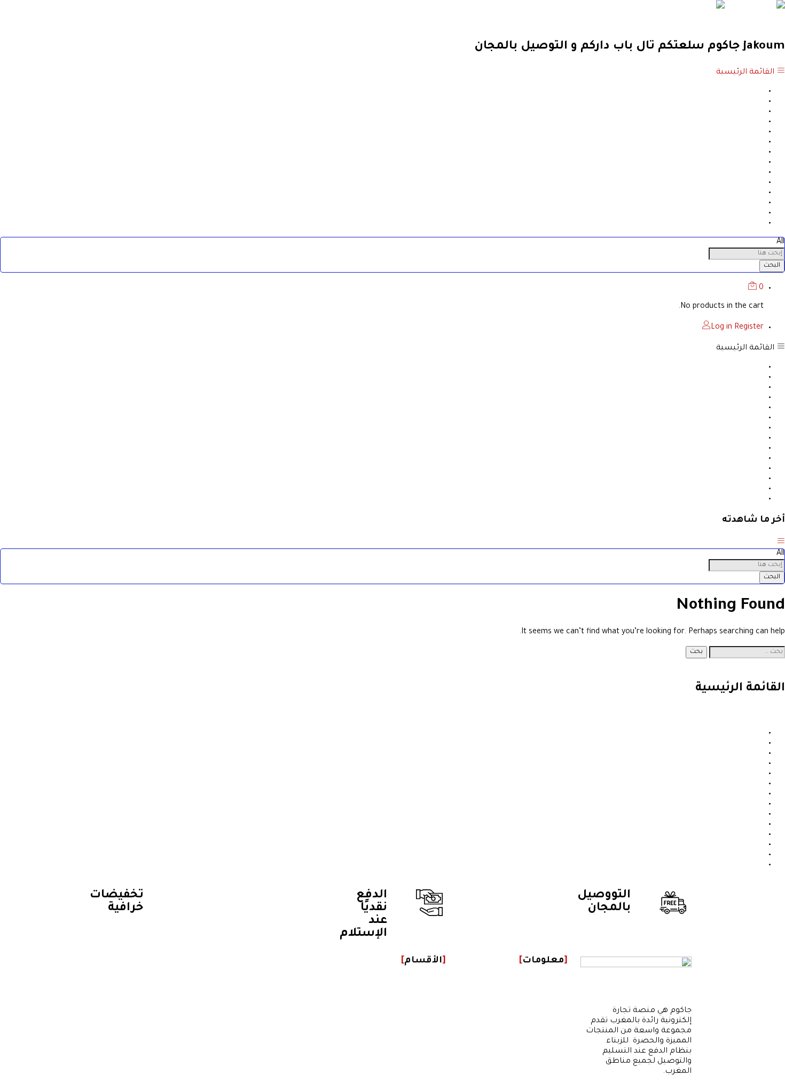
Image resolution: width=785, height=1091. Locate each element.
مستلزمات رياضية (731, 213)
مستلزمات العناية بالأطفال (715, 162)
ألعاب (753, 192)
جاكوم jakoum (760, 23)
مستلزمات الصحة (731, 111)
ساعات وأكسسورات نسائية (713, 172)
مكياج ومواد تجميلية (727, 132)
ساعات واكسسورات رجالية (715, 182)
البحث (772, 265)
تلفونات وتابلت (737, 223)
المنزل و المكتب (735, 91)
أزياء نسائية (743, 142)
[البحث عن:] (746, 652)
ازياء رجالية (745, 152)
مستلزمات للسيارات (726, 101)
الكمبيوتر (748, 202)
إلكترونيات (745, 121)
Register (749, 327)
